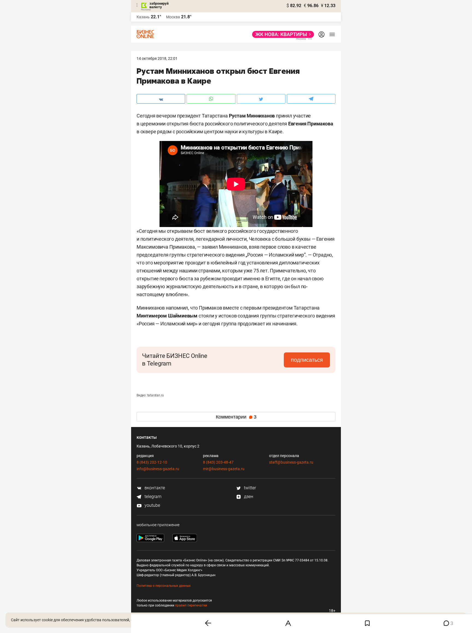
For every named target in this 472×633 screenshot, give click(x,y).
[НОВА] (281, 34)
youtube (151, 505)
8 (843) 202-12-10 (152, 462)
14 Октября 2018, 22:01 (157, 58)
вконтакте (154, 487)
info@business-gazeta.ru (158, 469)
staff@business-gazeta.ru (291, 462)
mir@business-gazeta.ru (223, 469)
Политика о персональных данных (164, 586)
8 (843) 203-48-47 (218, 462)
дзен (248, 496)
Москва (173, 17)
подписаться (307, 360)
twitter (249, 487)
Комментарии (236, 417)
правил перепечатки (191, 605)
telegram (152, 496)
